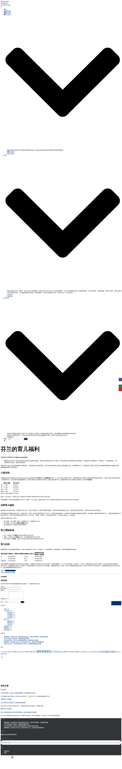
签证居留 (8, 12)
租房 (75, 651)
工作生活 (7, 570)
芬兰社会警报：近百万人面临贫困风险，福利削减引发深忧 (21, 640)
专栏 (5, 609)
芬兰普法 (10, 294)
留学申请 (69, 651)
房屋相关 (11, 150)
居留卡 (15, 651)
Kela (5, 572)
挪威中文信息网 (5, 734)
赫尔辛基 (2, 653)
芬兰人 (87, 651)
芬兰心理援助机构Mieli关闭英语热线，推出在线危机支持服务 (19, 712)
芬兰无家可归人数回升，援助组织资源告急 (16, 638)
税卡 (80, 651)
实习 (6, 651)
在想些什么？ (5, 598)
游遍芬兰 (11, 437)
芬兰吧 (10, 291)
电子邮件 (4, 588)
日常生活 (57, 651)
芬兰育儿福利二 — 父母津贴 (66, 515)
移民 (77, 651)
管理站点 (6, 751)
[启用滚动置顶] (12, 757)
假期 (4, 651)
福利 (8, 572)
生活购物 (62, 651)
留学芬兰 (10, 435)
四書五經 (10, 296)
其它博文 (6, 766)
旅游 (52, 651)
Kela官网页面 (97, 510)
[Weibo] (120, 389)
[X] (120, 383)
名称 (2, 587)
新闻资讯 (8, 11)
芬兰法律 (117, 651)
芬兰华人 (90, 651)
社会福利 (11, 152)
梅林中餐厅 (13, 734)
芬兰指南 (12, 572)
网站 (2, 590)
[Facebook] (120, 379)
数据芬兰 (34, 651)
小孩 (12, 651)
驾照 (6, 653)
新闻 (39, 651)
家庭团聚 (9, 651)
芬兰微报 (99, 651)
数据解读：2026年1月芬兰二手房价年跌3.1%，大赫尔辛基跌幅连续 (24, 642)
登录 (5, 753)
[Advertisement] (50, 671)
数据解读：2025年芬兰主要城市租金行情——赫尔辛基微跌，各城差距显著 (26, 636)
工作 (19, 651)
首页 (5, 9)
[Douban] (120, 386)
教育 (8, 433)
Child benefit (24, 478)
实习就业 (11, 153)
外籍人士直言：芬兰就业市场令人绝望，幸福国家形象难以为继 (22, 643)
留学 (65, 651)
